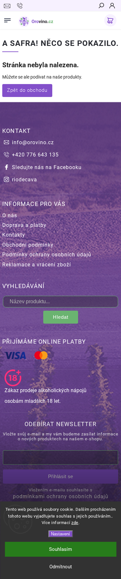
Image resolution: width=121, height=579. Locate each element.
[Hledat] (101, 6)
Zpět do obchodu (27, 90)
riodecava (24, 180)
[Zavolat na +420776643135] (20, 6)
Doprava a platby (24, 225)
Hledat (60, 317)
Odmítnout (60, 567)
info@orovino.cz (33, 142)
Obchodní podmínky (28, 245)
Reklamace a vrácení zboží (36, 265)
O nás (9, 215)
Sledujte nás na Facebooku (47, 167)
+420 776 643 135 (35, 155)
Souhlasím (60, 549)
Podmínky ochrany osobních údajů (46, 255)
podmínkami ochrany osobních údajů (60, 496)
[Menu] (7, 19)
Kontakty (13, 235)
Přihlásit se (60, 476)
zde (74, 522)
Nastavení (60, 533)
